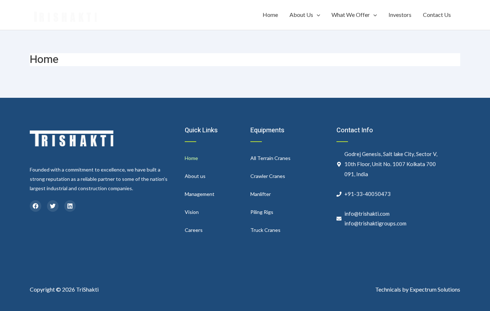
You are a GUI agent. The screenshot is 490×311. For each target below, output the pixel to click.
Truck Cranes (265, 230)
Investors (399, 14)
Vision (192, 212)
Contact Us (437, 14)
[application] (316, 14)
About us (195, 176)
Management (200, 194)
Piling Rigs (261, 212)
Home (270, 14)
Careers (194, 230)
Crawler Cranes (267, 176)
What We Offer (350, 14)
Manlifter (260, 194)
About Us (301, 14)
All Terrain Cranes (270, 158)
